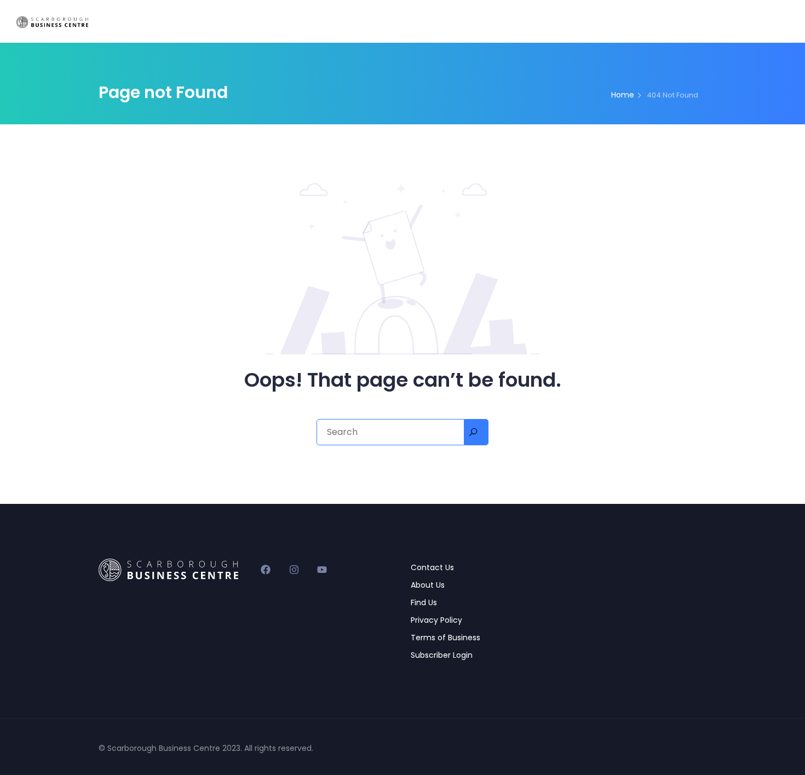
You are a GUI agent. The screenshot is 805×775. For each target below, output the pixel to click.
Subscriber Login (442, 655)
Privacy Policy (436, 620)
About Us (428, 584)
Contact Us (432, 567)
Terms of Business (445, 637)
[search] (476, 432)
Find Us (424, 602)
